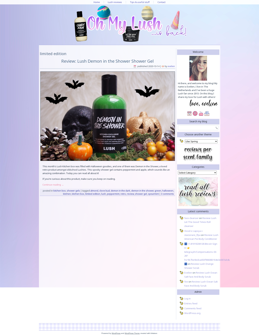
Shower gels (73, 190)
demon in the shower (142, 190)
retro (123, 193)
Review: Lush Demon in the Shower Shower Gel (107, 61)
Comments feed (192, 308)
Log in (187, 298)
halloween (167, 190)
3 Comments (167, 193)
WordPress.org (192, 313)
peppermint (113, 193)
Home (97, 2)
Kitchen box (59, 190)
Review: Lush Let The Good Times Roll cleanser (200, 222)
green (158, 190)
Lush (103, 193)
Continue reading (53, 184)
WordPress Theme (132, 333)
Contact (161, 2)
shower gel (141, 193)
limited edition (92, 193)
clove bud (104, 190)
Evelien (171, 66)
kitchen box (78, 193)
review (130, 193)
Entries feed (190, 303)
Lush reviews (115, 2)
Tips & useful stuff (140, 2)
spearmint (153, 193)
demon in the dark (120, 190)
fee (186, 281)
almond (94, 190)
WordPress (116, 333)
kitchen (67, 193)
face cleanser (191, 218)
